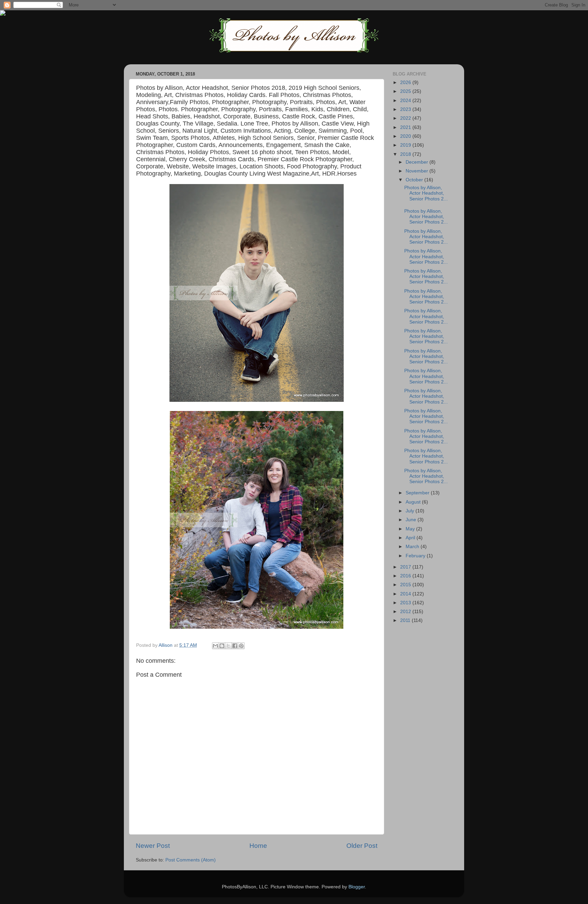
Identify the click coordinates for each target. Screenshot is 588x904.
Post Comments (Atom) (190, 859)
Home (258, 845)
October (415, 179)
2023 (406, 109)
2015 (406, 584)
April (411, 537)
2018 (406, 154)
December (417, 162)
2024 (406, 100)
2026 (406, 82)
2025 (406, 91)
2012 (406, 611)
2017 (406, 567)
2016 (406, 575)
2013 (406, 602)
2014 (406, 593)
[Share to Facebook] (234, 645)
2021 (406, 127)
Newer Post (153, 845)
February (416, 555)
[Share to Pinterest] (241, 645)
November (417, 171)
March (413, 546)
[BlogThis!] (221, 645)
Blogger (356, 886)
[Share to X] (228, 645)
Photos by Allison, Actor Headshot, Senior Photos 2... (426, 193)
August (414, 502)
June (412, 519)
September (418, 492)
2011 (406, 620)
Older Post (361, 845)
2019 (406, 145)
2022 (406, 118)
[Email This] (215, 645)
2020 (406, 136)
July (410, 510)
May (411, 528)
